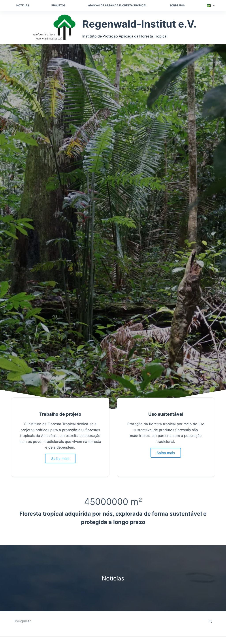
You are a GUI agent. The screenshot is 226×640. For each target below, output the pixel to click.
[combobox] (108, 621)
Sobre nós (177, 5)
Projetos (58, 5)
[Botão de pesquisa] (210, 621)
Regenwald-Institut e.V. (139, 24)
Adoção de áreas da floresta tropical (117, 5)
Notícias (22, 5)
